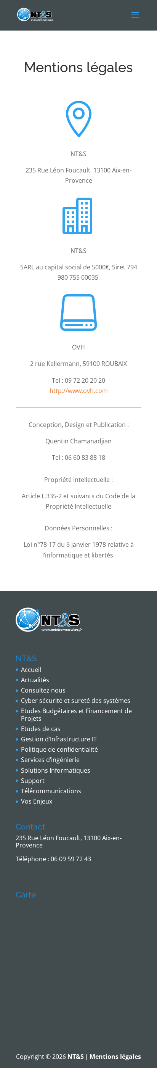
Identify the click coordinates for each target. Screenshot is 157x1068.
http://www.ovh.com (79, 391)
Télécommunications (51, 791)
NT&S (75, 1056)
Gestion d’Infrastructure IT (59, 739)
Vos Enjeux (36, 801)
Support (33, 780)
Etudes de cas (41, 729)
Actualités (35, 680)
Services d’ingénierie (50, 759)
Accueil (31, 669)
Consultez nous (43, 690)
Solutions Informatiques (55, 770)
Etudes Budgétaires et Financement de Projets (76, 714)
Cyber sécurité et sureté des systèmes (75, 700)
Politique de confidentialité (59, 749)
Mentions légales (115, 1056)
